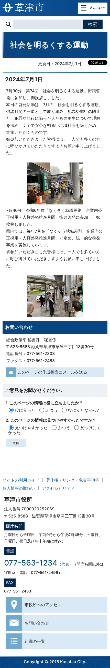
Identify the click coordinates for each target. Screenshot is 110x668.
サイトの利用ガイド (21, 480)
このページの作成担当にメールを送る (52, 372)
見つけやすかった (31, 427)
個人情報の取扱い (19, 488)
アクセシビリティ (58, 488)
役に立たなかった (84, 410)
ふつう (52, 410)
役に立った (25, 410)
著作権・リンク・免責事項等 (72, 480)
